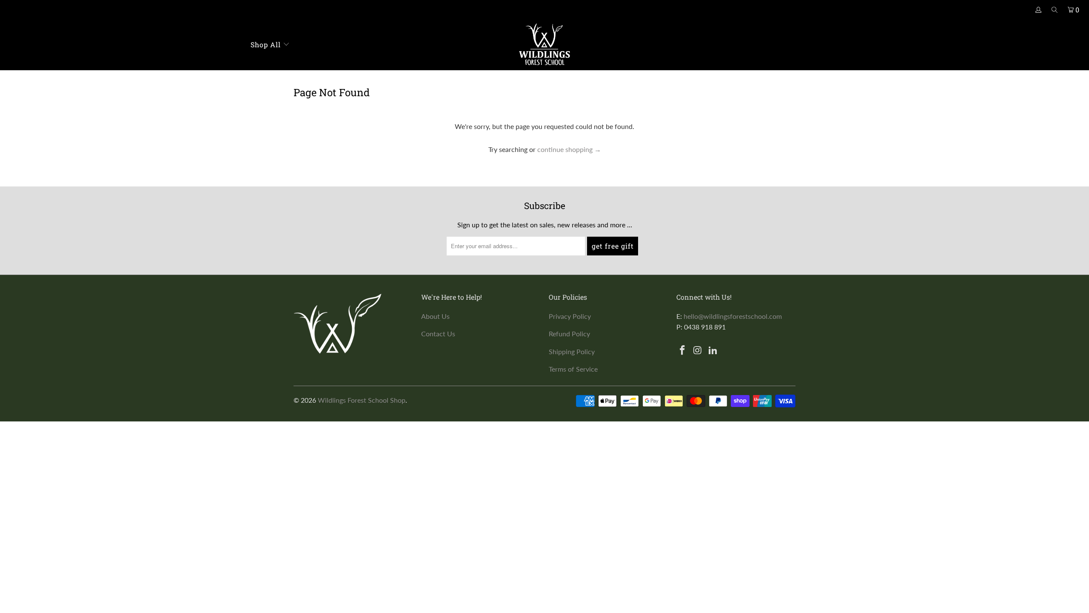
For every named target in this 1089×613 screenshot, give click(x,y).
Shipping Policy (572, 351)
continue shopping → (569, 149)
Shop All (267, 44)
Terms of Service (573, 369)
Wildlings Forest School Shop (361, 400)
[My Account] (1039, 10)
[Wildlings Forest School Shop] (544, 44)
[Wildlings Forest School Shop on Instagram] (698, 350)
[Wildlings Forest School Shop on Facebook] (682, 350)
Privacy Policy (570, 316)
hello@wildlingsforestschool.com (733, 316)
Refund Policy (569, 333)
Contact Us (438, 333)
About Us (435, 316)
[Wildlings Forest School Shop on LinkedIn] (713, 350)
